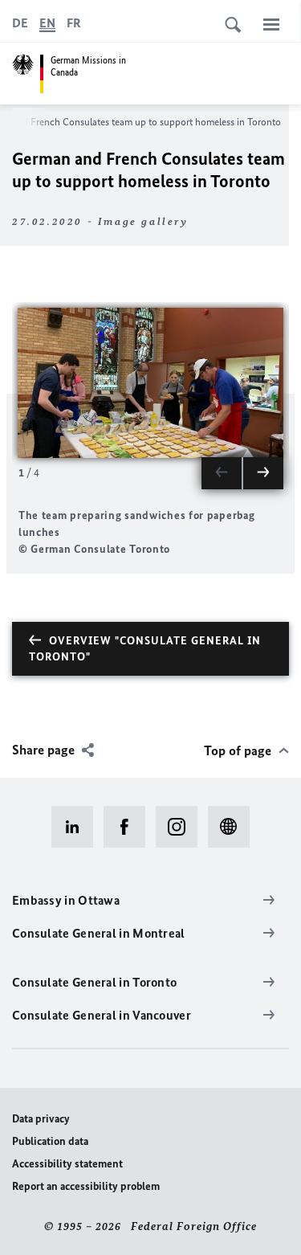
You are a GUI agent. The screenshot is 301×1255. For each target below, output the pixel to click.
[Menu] (271, 24)
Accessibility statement (67, 1164)
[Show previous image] (221, 473)
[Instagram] (182, 827)
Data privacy (41, 1119)
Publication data (50, 1141)
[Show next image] (263, 473)
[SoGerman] (234, 827)
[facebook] (130, 827)
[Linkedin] (77, 827)
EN (47, 23)
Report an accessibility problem (86, 1186)
